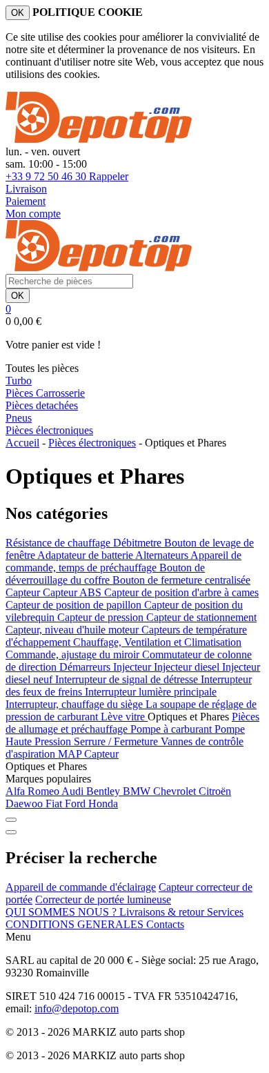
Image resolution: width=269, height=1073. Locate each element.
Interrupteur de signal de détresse (128, 679)
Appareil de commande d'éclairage (81, 887)
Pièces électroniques (49, 430)
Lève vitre (124, 716)
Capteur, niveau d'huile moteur (73, 630)
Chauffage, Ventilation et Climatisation (157, 642)
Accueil (22, 443)
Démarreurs (86, 667)
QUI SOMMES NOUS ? (62, 912)
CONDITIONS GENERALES (76, 924)
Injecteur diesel (188, 667)
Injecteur (133, 667)
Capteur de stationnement (201, 617)
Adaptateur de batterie (86, 555)
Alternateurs (162, 555)
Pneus (19, 418)
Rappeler (108, 176)
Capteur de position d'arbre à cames (181, 592)
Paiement (26, 201)
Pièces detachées (42, 405)
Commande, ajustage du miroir (74, 654)
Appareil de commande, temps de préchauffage (123, 561)
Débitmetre (138, 543)
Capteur (24, 592)
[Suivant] (11, 832)
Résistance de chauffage (59, 543)
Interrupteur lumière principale (151, 692)
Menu (18, 937)
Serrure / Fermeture (117, 741)
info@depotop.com (76, 1008)
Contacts (165, 924)
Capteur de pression (101, 617)
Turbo (19, 380)
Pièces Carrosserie (45, 393)
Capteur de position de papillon (75, 605)
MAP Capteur (88, 754)
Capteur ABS (73, 592)
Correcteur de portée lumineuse (103, 899)
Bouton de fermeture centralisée (181, 580)
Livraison (26, 189)
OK (17, 13)
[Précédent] (11, 820)
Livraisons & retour (163, 912)
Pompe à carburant (172, 729)
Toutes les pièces (42, 368)
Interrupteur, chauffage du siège (76, 704)
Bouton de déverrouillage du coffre (105, 574)
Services (225, 912)
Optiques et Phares (46, 766)
